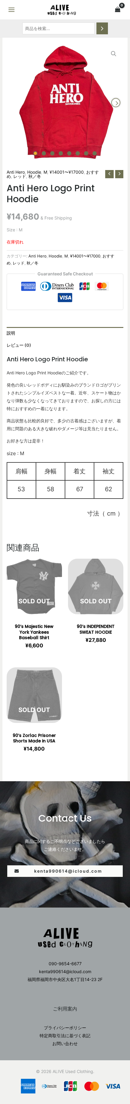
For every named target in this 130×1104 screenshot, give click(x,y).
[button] (65, 871)
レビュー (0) (19, 345)
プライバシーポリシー (65, 1027)
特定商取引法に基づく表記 (65, 1035)
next (115, 102)
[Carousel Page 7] (86, 153)
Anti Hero (16, 172)
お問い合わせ (65, 1043)
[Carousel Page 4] (61, 153)
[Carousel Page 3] (52, 153)
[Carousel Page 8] (95, 153)
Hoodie (34, 172)
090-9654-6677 (65, 963)
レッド (19, 176)
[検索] (102, 28)
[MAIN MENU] (11, 9)
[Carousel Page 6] (78, 153)
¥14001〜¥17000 (67, 172)
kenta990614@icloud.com (65, 971)
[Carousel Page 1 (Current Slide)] (35, 153)
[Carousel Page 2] (44, 153)
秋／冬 (34, 176)
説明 (11, 333)
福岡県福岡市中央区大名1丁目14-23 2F (65, 979)
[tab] (65, 333)
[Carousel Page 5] (69, 153)
